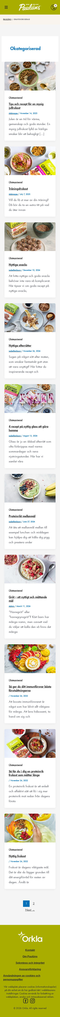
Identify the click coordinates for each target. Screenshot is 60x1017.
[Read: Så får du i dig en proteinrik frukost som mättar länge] (30, 743)
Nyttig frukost (17, 856)
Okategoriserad (15, 97)
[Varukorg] (54, 7)
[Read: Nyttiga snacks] (30, 236)
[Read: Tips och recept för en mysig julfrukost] (30, 76)
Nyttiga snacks (18, 264)
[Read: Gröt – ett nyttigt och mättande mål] (30, 569)
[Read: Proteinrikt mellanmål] (30, 488)
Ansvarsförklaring (30, 969)
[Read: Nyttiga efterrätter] (30, 317)
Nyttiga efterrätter (20, 345)
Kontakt (30, 950)
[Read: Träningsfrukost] (30, 160)
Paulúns (7, 19)
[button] (6, 7)
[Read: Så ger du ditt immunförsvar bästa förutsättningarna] (30, 658)
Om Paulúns (30, 956)
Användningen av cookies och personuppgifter (21, 977)
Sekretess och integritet (30, 962)
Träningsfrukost (18, 188)
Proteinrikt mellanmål (22, 516)
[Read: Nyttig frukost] (30, 827)
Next (30, 910)
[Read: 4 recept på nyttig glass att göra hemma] (30, 398)
